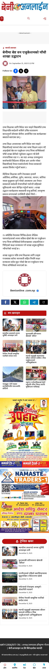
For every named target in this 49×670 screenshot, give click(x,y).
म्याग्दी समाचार (10, 48)
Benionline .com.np (22, 290)
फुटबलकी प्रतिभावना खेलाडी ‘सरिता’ (33, 335)
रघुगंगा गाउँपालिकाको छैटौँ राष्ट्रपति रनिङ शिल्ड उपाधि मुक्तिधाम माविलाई (35, 384)
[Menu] (45, 18)
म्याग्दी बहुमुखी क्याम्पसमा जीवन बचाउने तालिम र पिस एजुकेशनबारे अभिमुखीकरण (36, 359)
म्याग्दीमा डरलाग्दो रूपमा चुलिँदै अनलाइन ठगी (11, 334)
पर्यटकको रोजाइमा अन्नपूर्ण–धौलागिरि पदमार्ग (30, 588)
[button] (28, 18)
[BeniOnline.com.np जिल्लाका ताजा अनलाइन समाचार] (25, 6)
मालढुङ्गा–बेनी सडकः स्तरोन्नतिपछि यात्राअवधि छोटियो (11, 386)
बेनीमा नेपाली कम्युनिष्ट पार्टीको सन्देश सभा (11, 355)
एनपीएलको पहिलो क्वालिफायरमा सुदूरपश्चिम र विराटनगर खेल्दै (33, 574)
